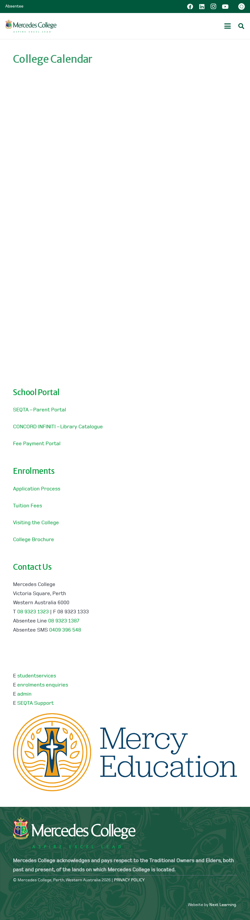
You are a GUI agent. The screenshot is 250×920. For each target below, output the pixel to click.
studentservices (36, 676)
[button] (227, 26)
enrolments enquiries (42, 685)
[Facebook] (190, 6)
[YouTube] (225, 6)
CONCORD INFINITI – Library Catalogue (58, 427)
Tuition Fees (27, 506)
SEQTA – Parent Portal (39, 410)
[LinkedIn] (202, 6)
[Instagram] (213, 6)
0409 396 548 (65, 630)
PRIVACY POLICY (129, 880)
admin (24, 694)
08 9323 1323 (33, 612)
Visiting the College (36, 523)
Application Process (36, 489)
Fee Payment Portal (37, 444)
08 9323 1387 (63, 621)
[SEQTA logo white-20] (241, 6)
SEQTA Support (35, 703)
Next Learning (222, 905)
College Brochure (33, 539)
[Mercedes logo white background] (31, 26)
